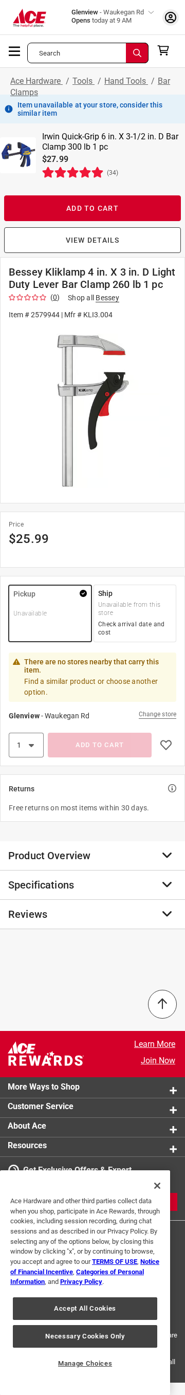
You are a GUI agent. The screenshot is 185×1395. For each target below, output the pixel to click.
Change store (157, 714)
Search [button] (49, 53)
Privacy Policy (81, 1281)
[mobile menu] (15, 50)
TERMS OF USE (114, 1261)
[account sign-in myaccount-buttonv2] (170, 17)
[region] (85, 1282)
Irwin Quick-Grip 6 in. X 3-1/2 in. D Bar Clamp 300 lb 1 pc (110, 142)
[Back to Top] (162, 1004)
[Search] (137, 53)
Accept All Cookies (85, 1308)
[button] (92, 411)
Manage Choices (85, 1363)
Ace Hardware (36, 81)
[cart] (166, 50)
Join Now (158, 1060)
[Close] (157, 1185)
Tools (83, 81)
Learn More (154, 1044)
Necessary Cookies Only (84, 1336)
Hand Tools (126, 81)
